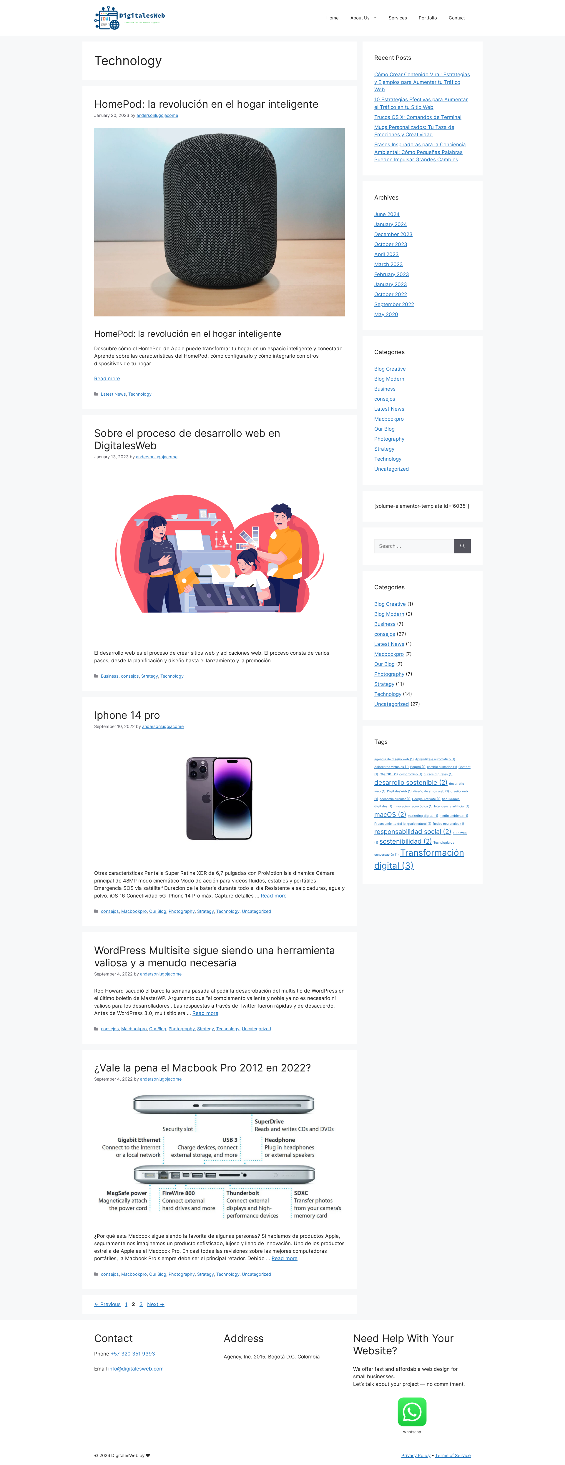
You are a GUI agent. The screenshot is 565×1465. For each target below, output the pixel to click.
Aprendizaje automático (435, 759)
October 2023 (390, 244)
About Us (360, 18)
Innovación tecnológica (413, 806)
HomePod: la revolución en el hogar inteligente (206, 104)
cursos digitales (438, 774)
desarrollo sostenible (411, 782)
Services (398, 18)
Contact (457, 18)
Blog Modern (389, 379)
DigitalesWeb (399, 791)
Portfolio (428, 18)
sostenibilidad (406, 841)
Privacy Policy (416, 1455)
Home (332, 18)
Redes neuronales (448, 824)
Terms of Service (453, 1455)
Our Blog (157, 911)
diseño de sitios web (431, 791)
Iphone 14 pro (127, 715)
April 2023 (386, 254)
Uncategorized (256, 911)
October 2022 (390, 294)
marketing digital (423, 816)
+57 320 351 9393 (133, 1354)
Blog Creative (390, 369)
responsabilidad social (412, 831)
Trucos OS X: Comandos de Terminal (417, 117)
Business (110, 675)
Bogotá (418, 767)
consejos (130, 675)
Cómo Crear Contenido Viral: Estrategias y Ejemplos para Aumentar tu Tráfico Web (422, 82)
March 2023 (388, 264)
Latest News (113, 393)
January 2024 (390, 224)
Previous (107, 1304)
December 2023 (393, 234)
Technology (140, 393)
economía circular (395, 799)
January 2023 (390, 284)
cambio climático (442, 767)
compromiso (410, 774)
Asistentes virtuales (391, 767)
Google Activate (426, 799)
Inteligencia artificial (451, 806)
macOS (390, 814)
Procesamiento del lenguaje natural (402, 824)
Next (155, 1304)
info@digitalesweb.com (136, 1369)
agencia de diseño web (394, 759)
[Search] (462, 546)
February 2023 (391, 274)
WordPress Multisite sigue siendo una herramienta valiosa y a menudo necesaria (214, 956)
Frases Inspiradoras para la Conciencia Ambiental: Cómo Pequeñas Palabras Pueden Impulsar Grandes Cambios (420, 152)
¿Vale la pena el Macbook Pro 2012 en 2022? (202, 1067)
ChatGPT (389, 774)
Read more (107, 378)
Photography (182, 911)
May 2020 (386, 314)
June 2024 (387, 214)
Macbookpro (134, 911)
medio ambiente (454, 816)
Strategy (149, 675)
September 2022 (394, 304)
